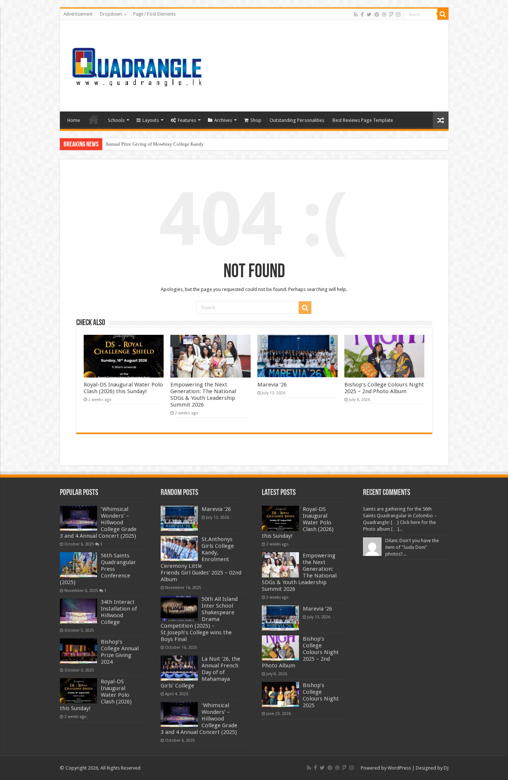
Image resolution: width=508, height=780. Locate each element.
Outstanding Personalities (297, 120)
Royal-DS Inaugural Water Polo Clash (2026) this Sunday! (123, 388)
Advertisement (78, 14)
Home (73, 120)
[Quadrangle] (137, 64)
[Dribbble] (384, 14)
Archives (223, 120)
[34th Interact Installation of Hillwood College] (78, 611)
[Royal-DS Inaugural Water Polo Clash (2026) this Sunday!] (78, 690)
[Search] (442, 14)
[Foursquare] (391, 14)
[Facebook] (362, 14)
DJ (446, 768)
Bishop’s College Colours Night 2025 (321, 695)
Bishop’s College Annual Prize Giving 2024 (120, 651)
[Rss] (356, 14)
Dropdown (111, 14)
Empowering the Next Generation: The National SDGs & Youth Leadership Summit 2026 (203, 394)
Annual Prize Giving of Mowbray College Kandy (154, 144)
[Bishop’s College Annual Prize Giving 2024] (78, 651)
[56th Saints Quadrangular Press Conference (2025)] (78, 564)
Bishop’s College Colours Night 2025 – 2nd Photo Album (384, 388)
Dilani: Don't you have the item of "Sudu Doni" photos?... (412, 547)
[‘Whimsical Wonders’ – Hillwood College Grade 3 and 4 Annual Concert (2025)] (78, 518)
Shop (255, 120)
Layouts (150, 120)
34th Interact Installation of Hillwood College (119, 612)
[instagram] (398, 14)
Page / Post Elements (154, 14)
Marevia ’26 (272, 384)
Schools (116, 120)
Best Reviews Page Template (362, 120)
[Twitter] (369, 14)
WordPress (399, 768)
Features (187, 120)
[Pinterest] (377, 14)
